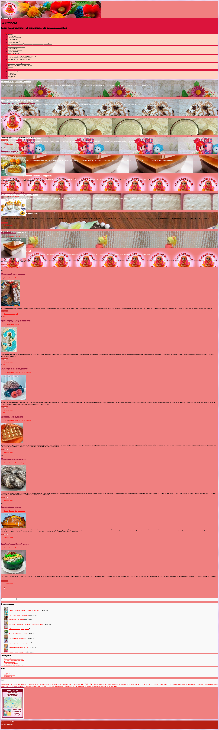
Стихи (6, 70)
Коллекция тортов (9, 54)
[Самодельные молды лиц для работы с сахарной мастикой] (6, 624)
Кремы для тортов (13, 39)
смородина (3, 686)
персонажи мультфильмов (168, 684)
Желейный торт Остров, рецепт (15, 544)
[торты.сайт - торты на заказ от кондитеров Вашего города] (12, 717)
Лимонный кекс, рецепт (11, 507)
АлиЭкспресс (16, 684)
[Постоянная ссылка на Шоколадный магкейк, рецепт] (13, 399)
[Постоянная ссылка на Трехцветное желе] (13, 257)
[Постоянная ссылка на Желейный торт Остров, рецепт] (13, 573)
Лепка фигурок (12, 36)
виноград (47, 684)
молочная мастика (124, 684)
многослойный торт (116, 684)
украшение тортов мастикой (86, 686)
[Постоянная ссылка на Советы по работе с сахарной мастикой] (13, 133)
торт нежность (51, 686)
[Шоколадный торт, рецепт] (6, 619)
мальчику (76, 684)
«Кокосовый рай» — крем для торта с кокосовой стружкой (26, 175)
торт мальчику (37, 686)
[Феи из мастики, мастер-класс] (6, 638)
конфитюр (65, 684)
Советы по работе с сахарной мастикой (18, 103)
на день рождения (154, 684)
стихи (11, 686)
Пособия (10, 67)
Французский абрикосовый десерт (16, 193)
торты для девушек (59, 686)
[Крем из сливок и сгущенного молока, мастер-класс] (6, 610)
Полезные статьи (9, 62)
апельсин (37, 684)
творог (21, 686)
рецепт (178, 684)
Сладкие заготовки (13, 53)
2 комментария (8, 410)
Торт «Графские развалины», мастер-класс (20, 100)
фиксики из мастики (99, 686)
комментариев (9, 675)
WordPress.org (8, 676)
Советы (10, 68)
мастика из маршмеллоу (101, 684)
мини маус (110, 684)
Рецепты (6, 45)
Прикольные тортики (14, 61)
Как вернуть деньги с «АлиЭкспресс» (19, 64)
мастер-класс (88, 683)
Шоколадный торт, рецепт (13, 274)
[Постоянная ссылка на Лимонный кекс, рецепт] (13, 527)
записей (8, 673)
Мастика (10, 34)
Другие (10, 77)
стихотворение (17, 686)
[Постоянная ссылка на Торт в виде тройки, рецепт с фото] (9, 351)
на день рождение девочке (138, 684)
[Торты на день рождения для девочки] (6, 642)
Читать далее (4, 140)
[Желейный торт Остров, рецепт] (6, 633)
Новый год (32, 684)
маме (79, 684)
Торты (15, 50)
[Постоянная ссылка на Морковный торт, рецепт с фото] (13, 176)
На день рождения (22, 56)
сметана (216, 684)
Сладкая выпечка (13, 42)
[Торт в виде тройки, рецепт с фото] (6, 615)
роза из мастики (184, 684)
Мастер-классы (8, 33)
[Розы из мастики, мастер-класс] (6, 652)
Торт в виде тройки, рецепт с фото (16, 320)
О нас (5, 31)
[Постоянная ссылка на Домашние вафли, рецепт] (12, 442)
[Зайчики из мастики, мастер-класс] (6, 629)
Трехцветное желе (8, 156)
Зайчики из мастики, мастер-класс (19, 629)
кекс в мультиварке (53, 684)
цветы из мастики (110, 686)
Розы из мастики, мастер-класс (18, 652)
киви (59, 684)
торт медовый (44, 686)
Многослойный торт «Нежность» (18, 647)
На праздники (20, 57)
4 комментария (8, 537)
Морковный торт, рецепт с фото (15, 151)
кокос (61, 684)
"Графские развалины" (5, 684)
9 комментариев (8, 144)
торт (24, 686)
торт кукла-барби (30, 686)
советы (6, 143)
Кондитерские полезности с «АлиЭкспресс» (20, 65)
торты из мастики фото (70, 686)
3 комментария (8, 362)
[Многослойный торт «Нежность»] (6, 647)
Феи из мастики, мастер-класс (17, 638)
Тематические (12, 76)
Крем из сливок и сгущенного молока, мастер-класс (24, 610)
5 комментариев (8, 583)
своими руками (192, 684)
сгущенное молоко (200, 684)
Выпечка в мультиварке (14, 41)
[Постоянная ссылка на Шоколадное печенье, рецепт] (13, 490)
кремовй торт (70, 684)
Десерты (11, 155)
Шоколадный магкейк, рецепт (14, 368)
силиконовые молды (209, 684)
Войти (6, 671)
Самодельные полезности (30, 44)
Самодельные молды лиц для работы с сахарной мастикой (26, 624)
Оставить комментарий (11, 186)
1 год (11, 684)
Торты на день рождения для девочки (20, 642)
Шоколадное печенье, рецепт (13, 459)
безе (41, 684)
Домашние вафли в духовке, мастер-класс (19, 194)
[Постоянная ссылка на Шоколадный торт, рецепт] (10, 305)
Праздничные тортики (14, 37)
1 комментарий (8, 225)
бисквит (43, 684)
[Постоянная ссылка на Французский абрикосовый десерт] (13, 215)
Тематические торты (20, 59)
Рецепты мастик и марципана (16, 47)
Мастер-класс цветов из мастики (16, 81)
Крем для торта (25, 684)
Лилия (6, 107)
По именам (11, 73)
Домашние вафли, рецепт (12, 416)
